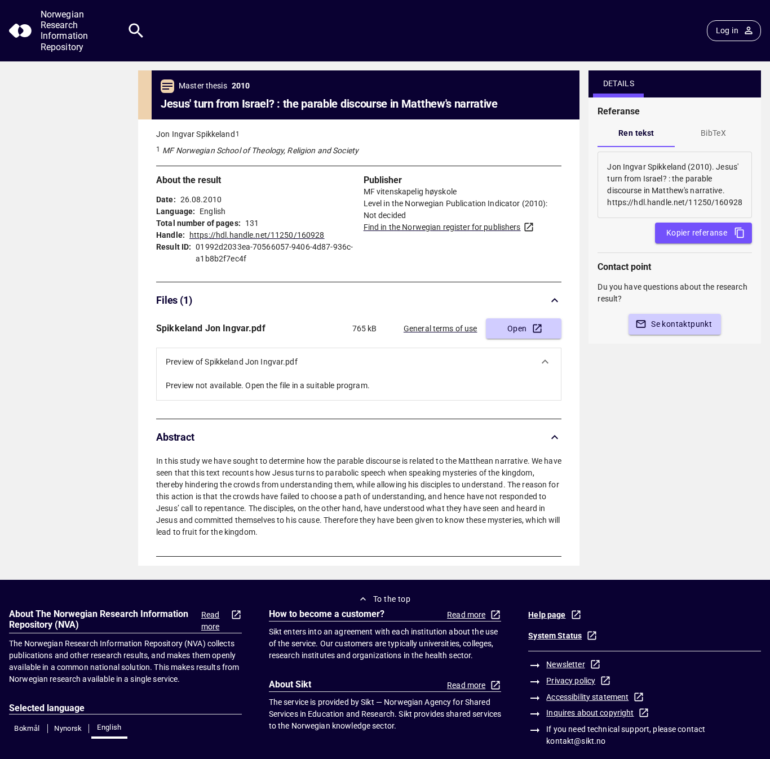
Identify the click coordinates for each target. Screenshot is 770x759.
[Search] (136, 30)
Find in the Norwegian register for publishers (442, 227)
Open (517, 328)
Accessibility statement (587, 697)
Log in (727, 30)
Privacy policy (570, 680)
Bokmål (26, 728)
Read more (210, 620)
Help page (546, 614)
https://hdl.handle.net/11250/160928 (257, 234)
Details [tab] (619, 83)
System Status (555, 635)
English (109, 727)
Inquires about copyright (590, 712)
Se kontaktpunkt (681, 324)
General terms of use (440, 328)
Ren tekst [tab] (636, 132)
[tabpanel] (675, 185)
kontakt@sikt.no (575, 740)
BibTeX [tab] (713, 132)
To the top (391, 598)
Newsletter (565, 664)
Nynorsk (68, 728)
